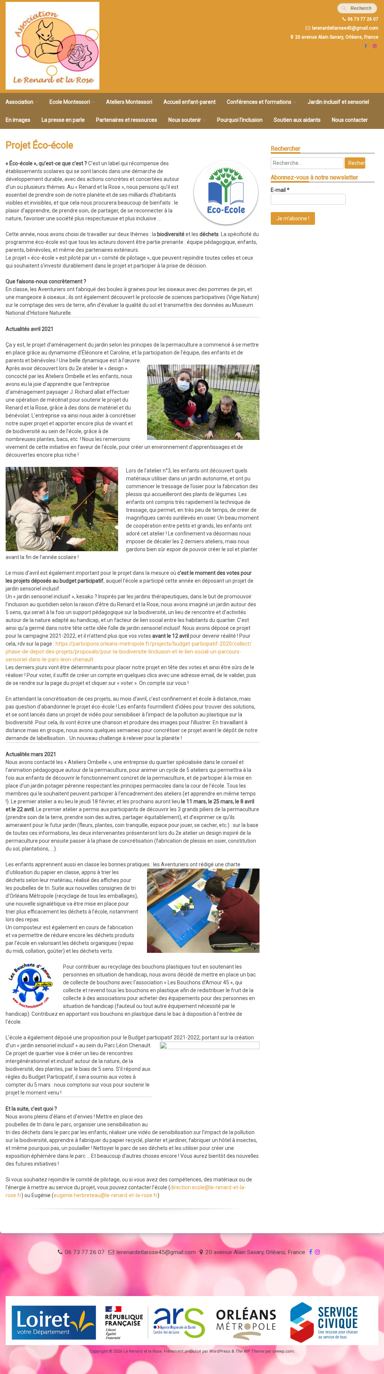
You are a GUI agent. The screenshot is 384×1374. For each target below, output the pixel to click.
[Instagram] (373, 46)
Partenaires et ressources (126, 120)
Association (19, 102)
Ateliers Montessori (129, 102)
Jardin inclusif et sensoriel (338, 102)
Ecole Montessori (70, 102)
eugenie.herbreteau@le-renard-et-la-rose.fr (106, 1195)
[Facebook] (365, 46)
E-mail (280, 190)
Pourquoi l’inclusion (239, 120)
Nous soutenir (184, 120)
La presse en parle (63, 120)
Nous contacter (350, 120)
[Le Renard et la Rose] (52, 88)
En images (18, 120)
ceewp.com (283, 1351)
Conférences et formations (259, 102)
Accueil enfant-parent (190, 102)
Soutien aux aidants (297, 120)
